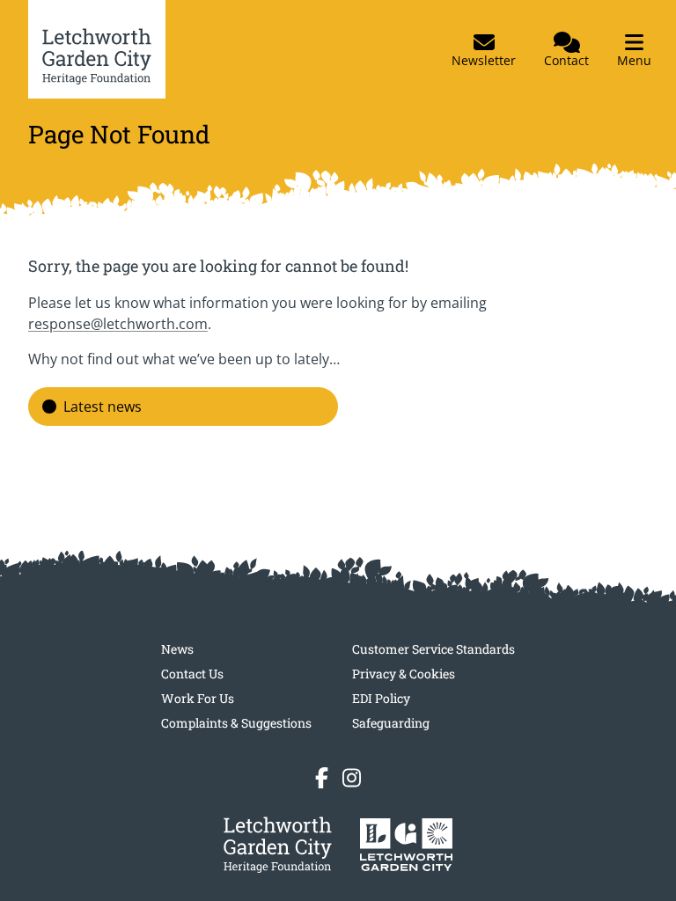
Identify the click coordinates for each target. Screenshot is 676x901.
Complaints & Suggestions (236, 722)
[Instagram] (351, 777)
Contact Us (192, 673)
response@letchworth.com (118, 323)
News (177, 649)
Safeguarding (391, 722)
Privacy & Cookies (403, 673)
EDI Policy (381, 698)
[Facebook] (321, 777)
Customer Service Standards (433, 649)
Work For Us (197, 698)
